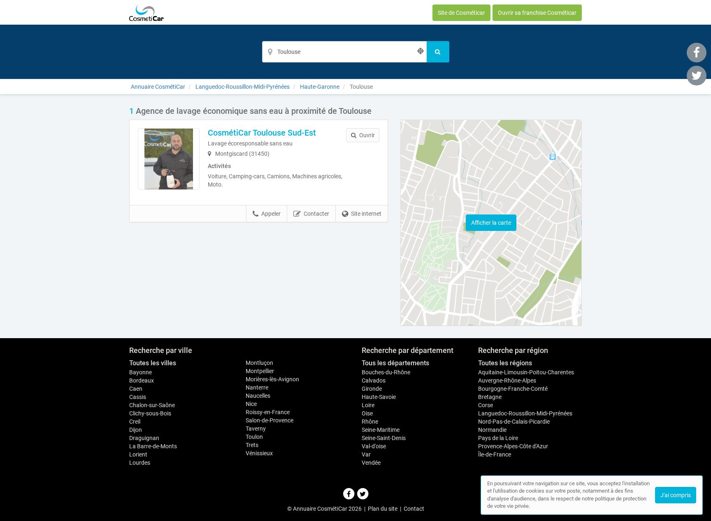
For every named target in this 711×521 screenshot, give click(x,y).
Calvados (374, 380)
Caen (135, 388)
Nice (251, 404)
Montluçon (259, 363)
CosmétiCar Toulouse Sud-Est (262, 133)
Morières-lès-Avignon (272, 379)
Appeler (271, 213)
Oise (367, 413)
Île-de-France (494, 454)
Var (366, 454)
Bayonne (140, 372)
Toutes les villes (152, 363)
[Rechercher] (438, 51)
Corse (485, 405)
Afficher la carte (491, 222)
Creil (134, 421)
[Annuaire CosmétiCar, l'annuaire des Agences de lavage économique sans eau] (146, 12)
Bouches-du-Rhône (386, 372)
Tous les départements (395, 363)
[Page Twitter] (696, 75)
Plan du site (382, 508)
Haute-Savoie (379, 397)
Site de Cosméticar (461, 12)
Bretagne (490, 397)
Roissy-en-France (268, 412)
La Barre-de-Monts (153, 446)
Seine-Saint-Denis (384, 438)
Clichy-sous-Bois (150, 413)
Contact (414, 508)
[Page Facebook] (696, 52)
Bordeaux (141, 380)
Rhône (370, 421)
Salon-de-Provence (269, 420)
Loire (368, 405)
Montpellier (260, 371)
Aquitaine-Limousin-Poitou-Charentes (526, 372)
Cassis (137, 397)
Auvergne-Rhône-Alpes (507, 380)
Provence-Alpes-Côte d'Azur (513, 446)
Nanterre (257, 387)
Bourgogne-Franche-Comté (513, 388)
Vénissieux (259, 453)
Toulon (254, 436)
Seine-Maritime (381, 429)
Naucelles (258, 395)
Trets (252, 445)
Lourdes (139, 462)
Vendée (371, 462)
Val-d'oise (374, 446)
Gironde (372, 388)
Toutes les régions (505, 363)
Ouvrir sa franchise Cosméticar (537, 12)
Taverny (256, 428)
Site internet (366, 213)
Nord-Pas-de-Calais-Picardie (514, 421)
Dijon (135, 429)
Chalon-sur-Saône (152, 405)
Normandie (492, 429)
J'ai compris (675, 495)
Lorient (138, 454)
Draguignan (144, 438)
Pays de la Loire (498, 438)
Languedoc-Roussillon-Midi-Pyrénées (525, 413)
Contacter (316, 213)
